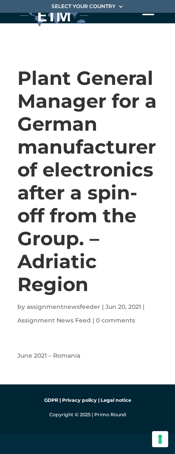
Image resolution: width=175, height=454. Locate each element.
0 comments (115, 320)
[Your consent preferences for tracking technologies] (160, 439)
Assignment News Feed (54, 320)
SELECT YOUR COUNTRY (83, 6)
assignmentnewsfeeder (63, 307)
